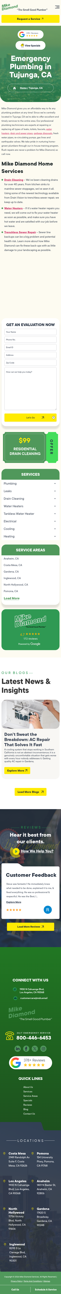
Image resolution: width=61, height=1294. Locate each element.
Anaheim (43, 1181)
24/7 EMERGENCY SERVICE (34, 1032)
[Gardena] (32, 1209)
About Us (28, 1087)
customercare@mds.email (34, 998)
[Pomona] (32, 1153)
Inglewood (17, 1244)
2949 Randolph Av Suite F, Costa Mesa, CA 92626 (19, 1161)
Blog (25, 1109)
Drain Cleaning (13, 180)
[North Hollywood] (4, 1209)
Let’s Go (30, 417)
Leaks (8, 491)
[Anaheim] (32, 1181)
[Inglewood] (5, 1244)
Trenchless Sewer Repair (20, 232)
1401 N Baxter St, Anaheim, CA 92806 (46, 1189)
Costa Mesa (17, 1153)
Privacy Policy (16, 1281)
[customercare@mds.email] (15, 998)
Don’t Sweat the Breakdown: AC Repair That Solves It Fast (27, 739)
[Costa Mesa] (4, 1153)
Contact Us (29, 1113)
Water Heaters (13, 208)
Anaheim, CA (11, 559)
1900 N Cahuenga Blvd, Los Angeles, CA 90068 (32, 991)
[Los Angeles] (4, 1181)
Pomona (43, 1153)
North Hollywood (16, 1210)
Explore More (16, 771)
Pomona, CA (11, 591)
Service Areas (30, 1096)
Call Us (15, 1289)
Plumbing (10, 483)
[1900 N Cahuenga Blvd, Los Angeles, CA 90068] (15, 989)
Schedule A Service (46, 1289)
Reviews (27, 1105)
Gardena (43, 1208)
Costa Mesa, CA (13, 565)
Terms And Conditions (33, 1281)
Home (23, 88)
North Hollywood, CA (16, 585)
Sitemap (46, 1281)
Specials (27, 1100)
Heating (9, 536)
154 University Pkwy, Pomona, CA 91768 (45, 1161)
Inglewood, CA (12, 578)
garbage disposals (43, 133)
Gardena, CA (11, 572)
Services (27, 1091)
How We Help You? (37, 851)
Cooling (9, 528)
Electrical (10, 521)
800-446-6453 (33, 1038)
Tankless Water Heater (19, 513)
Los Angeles (17, 1181)
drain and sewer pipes (21, 133)
